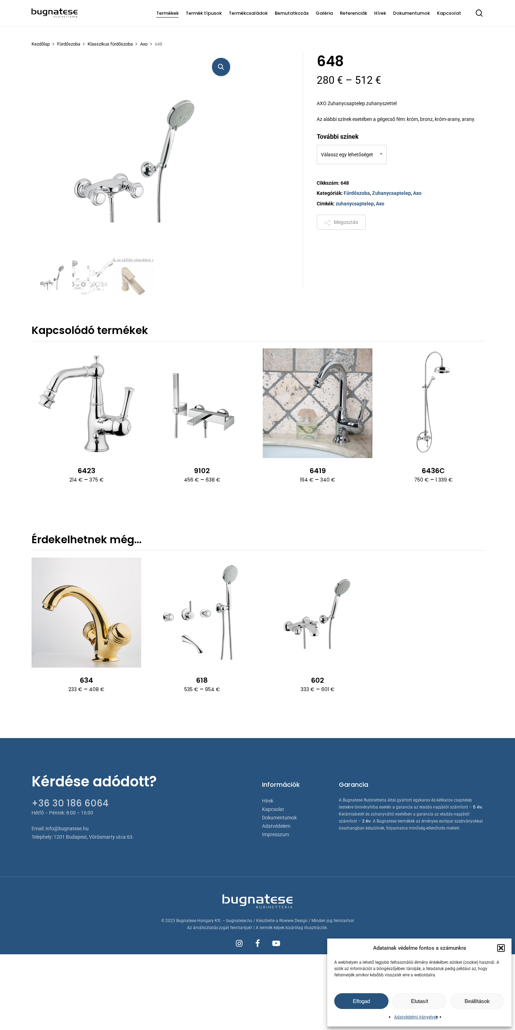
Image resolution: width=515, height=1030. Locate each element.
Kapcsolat (273, 809)
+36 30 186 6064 (70, 803)
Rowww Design (293, 920)
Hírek (267, 801)
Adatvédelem (276, 826)
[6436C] (433, 403)
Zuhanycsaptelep (391, 193)
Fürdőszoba (68, 44)
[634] (86, 612)
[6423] (86, 403)
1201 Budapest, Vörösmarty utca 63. (94, 837)
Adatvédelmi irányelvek (416, 1017)
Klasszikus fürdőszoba (110, 44)
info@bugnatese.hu (67, 828)
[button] (500, 947)
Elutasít (419, 1001)
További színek (338, 136)
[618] (202, 612)
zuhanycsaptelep (355, 203)
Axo (143, 44)
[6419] (317, 403)
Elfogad (361, 1001)
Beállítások (477, 1001)
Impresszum (275, 834)
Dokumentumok (279, 817)
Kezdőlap (41, 44)
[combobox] (352, 154)
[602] (317, 612)
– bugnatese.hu (237, 920)
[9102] (202, 403)
